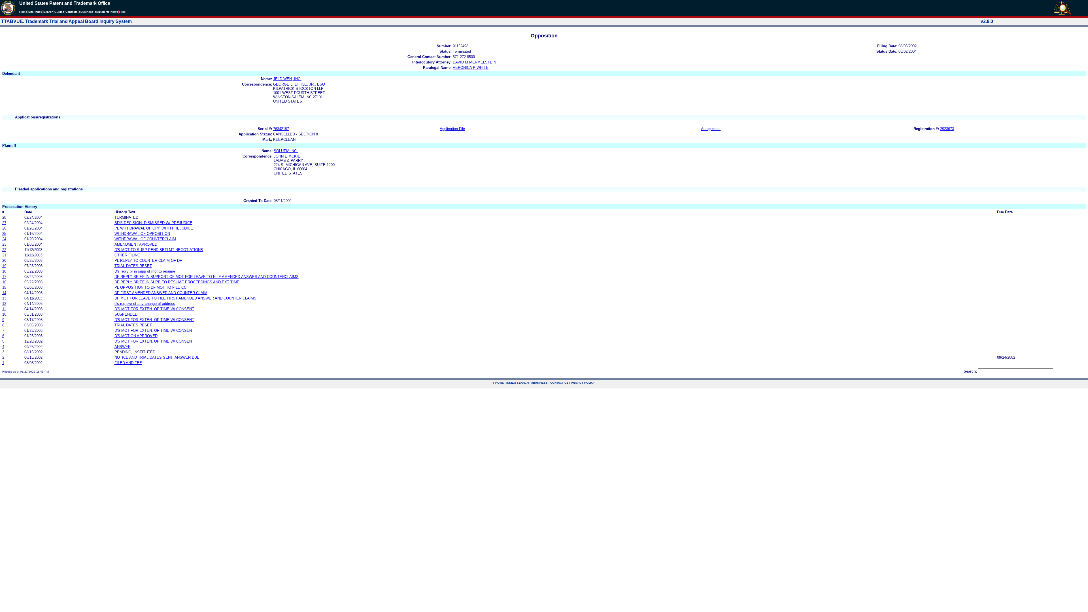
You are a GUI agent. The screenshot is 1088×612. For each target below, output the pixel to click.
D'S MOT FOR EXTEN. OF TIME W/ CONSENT (154, 309)
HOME (499, 382)
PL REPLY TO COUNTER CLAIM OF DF (148, 260)
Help (122, 11)
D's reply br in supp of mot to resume (144, 271)
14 (4, 293)
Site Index (35, 11)
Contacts (71, 11)
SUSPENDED (125, 314)
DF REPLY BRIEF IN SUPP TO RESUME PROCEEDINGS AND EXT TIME (176, 282)
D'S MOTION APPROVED (136, 336)
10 (4, 314)
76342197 (281, 129)
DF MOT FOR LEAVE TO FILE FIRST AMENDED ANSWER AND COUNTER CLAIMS (185, 298)
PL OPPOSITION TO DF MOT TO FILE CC (150, 287)
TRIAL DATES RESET (133, 266)
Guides (59, 11)
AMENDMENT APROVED (135, 244)
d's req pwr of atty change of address (144, 303)
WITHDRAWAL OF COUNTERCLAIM (145, 239)
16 (4, 282)
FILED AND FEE (128, 363)
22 (4, 250)
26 (4, 228)
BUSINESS (539, 382)
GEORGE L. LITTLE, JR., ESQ (299, 84)
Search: (970, 371)
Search (48, 11)
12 (4, 303)
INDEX (510, 382)
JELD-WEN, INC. (287, 79)
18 (4, 271)
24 (4, 239)
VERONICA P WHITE (470, 67)
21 (4, 255)
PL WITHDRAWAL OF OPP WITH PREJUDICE (153, 228)
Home (23, 11)
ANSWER (122, 347)
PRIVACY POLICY (583, 382)
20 (4, 260)
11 (4, 309)
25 (4, 233)
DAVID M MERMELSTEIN (474, 62)
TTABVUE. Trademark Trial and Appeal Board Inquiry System (66, 21)
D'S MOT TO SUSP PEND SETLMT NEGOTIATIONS (158, 250)
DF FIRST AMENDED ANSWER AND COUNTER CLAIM (160, 293)
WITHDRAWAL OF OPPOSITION (142, 233)
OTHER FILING (127, 255)
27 (4, 223)
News (114, 11)
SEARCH (523, 382)
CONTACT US (559, 382)
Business (86, 11)
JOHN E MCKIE (287, 156)
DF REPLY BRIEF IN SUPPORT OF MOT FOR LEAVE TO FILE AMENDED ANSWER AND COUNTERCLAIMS (206, 277)
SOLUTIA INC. (286, 151)
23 (4, 244)
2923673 (947, 129)
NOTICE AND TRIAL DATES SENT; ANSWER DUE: (157, 357)
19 (4, 266)
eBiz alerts (102, 11)
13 (4, 298)
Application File (452, 129)
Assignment (711, 129)
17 (4, 277)
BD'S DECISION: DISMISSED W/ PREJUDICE (153, 223)
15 (4, 287)
